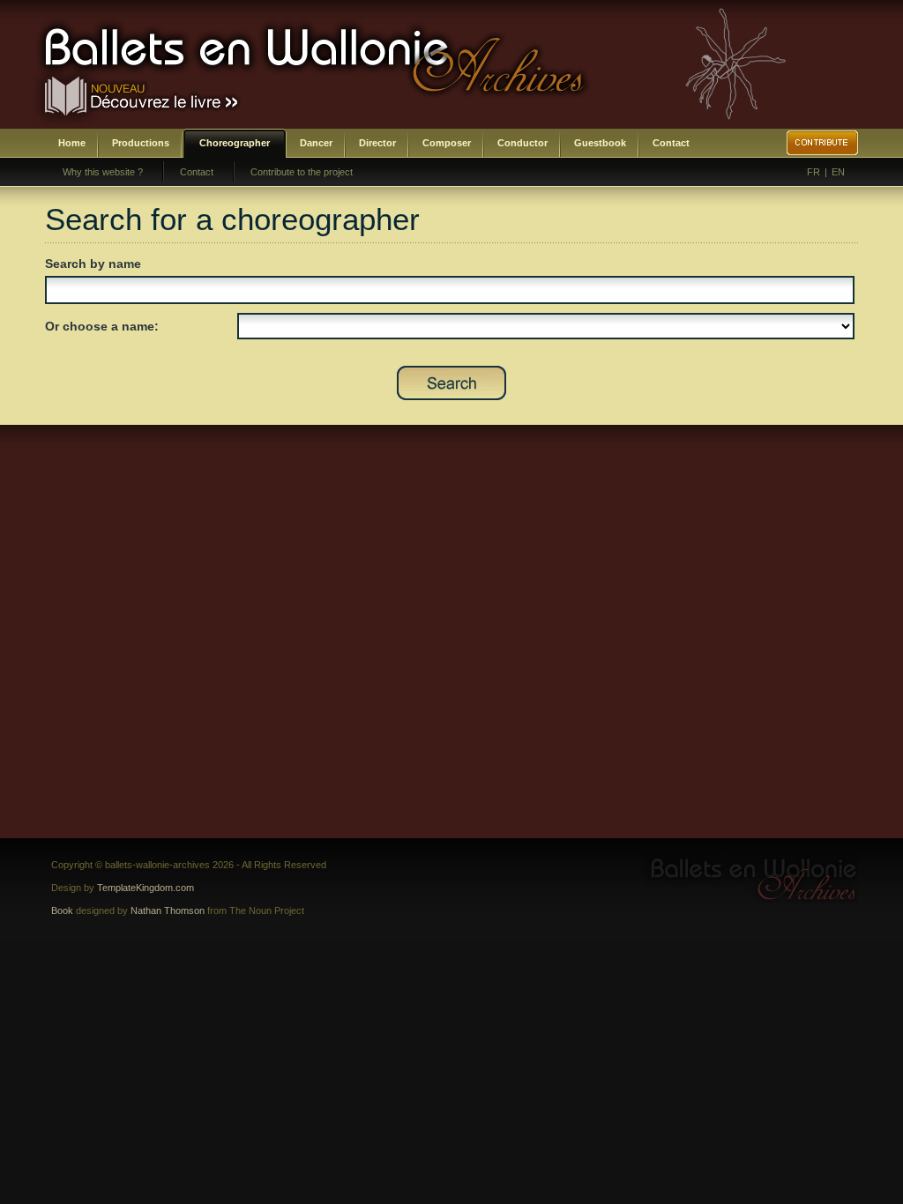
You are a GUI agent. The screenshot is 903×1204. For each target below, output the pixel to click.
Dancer (316, 142)
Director (377, 142)
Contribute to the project (301, 172)
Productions (140, 142)
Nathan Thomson (168, 910)
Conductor (522, 142)
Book (62, 910)
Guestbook (600, 142)
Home (72, 142)
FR (813, 172)
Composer (446, 142)
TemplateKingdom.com (145, 887)
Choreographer (234, 142)
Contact (671, 142)
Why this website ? (103, 172)
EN (838, 172)
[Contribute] (822, 142)
